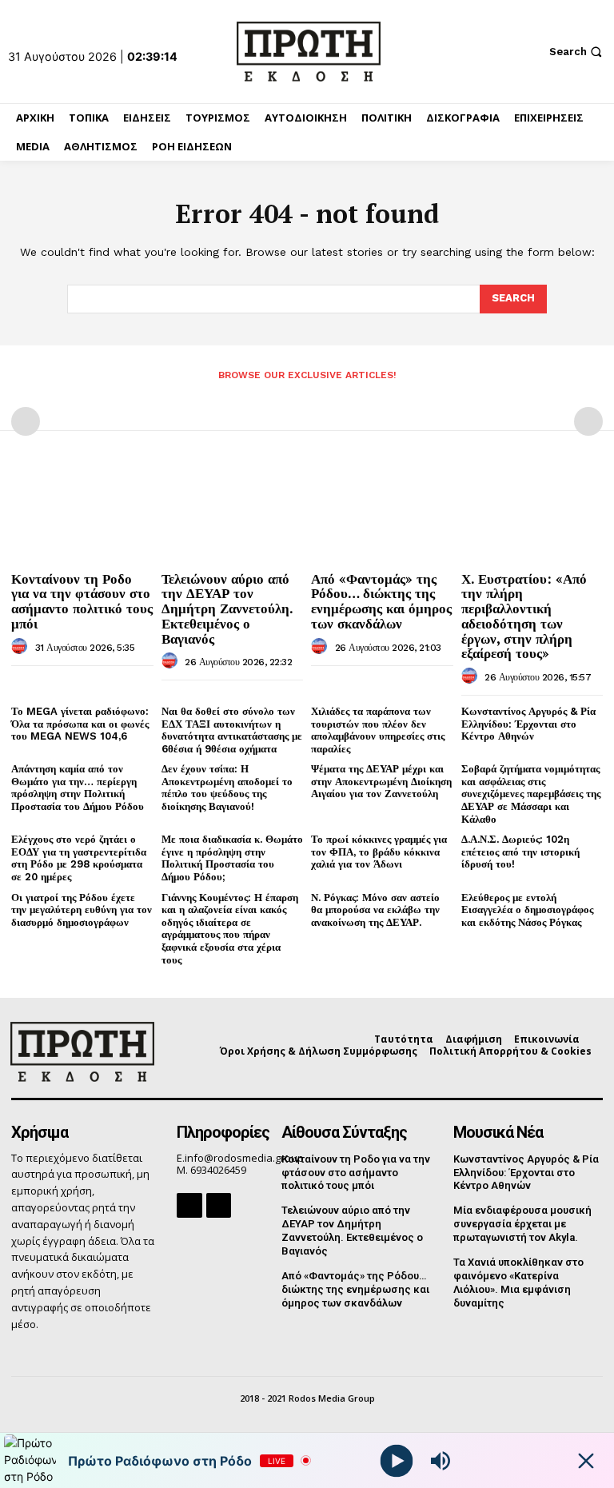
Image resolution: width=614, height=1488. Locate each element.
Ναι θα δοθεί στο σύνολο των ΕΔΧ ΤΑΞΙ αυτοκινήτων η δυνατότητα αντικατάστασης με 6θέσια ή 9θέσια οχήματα (231, 730)
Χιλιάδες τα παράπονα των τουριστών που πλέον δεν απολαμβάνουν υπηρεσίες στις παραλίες (378, 730)
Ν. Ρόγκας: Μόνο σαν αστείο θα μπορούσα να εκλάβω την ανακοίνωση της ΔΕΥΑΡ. (375, 910)
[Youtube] (218, 1205)
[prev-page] (25, 421)
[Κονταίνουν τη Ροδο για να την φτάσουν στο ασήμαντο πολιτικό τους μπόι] (82, 512)
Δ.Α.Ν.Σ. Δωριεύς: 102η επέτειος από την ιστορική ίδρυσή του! (520, 851)
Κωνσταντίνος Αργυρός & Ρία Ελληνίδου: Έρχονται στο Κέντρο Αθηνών (528, 723)
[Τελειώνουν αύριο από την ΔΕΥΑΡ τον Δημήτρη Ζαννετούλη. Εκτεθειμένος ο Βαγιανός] (232, 512)
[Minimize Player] (586, 1461)
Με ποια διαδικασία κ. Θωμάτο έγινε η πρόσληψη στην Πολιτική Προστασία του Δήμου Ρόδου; (232, 858)
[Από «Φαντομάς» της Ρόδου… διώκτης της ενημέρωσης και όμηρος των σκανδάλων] (382, 512)
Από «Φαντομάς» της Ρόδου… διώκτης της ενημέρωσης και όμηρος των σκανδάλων (381, 600)
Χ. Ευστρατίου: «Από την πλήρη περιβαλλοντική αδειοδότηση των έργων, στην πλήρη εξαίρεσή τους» (524, 615)
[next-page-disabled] (588, 421)
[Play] (396, 1460)
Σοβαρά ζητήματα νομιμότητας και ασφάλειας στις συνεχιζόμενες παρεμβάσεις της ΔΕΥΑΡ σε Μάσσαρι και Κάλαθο (530, 793)
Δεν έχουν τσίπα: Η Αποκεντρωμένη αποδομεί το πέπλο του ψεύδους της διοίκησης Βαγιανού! (227, 787)
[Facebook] (189, 1205)
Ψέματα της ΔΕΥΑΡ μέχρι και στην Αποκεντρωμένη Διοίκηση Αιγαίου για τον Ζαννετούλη (381, 781)
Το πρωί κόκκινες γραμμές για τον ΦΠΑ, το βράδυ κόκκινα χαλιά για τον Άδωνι (379, 851)
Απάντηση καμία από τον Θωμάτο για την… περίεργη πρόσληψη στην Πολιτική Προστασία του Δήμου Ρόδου (77, 787)
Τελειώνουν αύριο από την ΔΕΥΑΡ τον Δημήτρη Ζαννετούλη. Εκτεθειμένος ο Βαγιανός (227, 608)
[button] (577, 51)
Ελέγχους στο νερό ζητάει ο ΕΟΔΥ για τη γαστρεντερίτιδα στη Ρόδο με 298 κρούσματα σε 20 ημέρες (78, 858)
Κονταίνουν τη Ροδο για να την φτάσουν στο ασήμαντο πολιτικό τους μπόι (82, 600)
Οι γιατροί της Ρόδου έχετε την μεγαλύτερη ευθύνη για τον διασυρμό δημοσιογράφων (81, 910)
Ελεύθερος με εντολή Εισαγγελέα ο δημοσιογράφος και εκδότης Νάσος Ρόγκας (527, 910)
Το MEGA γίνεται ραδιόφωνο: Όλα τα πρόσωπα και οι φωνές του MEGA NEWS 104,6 (80, 723)
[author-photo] (21, 647)
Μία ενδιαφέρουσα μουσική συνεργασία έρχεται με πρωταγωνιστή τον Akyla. (522, 1223)
